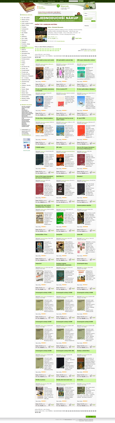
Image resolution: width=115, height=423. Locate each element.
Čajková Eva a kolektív (44, 122)
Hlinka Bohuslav (43, 383)
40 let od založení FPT (61, 89)
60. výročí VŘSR (81, 118)
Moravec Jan (42, 267)
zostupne (94, 49)
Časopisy (24, 30)
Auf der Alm (80, 379)
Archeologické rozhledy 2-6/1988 (43, 350)
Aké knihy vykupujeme (26, 106)
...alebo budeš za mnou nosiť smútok (45, 60)
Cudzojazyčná (25, 29)
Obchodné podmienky (26, 121)
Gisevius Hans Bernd (65, 180)
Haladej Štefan (43, 93)
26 (35, 57)
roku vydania (93, 50)
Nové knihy (24, 55)
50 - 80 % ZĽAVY (26, 17)
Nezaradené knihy (26, 53)
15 (76, 56)
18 (81, 56)
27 (37, 57)
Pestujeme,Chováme (26, 57)
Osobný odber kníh (25, 111)
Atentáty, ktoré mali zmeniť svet (64, 379)
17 (79, 56)
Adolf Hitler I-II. (60, 176)
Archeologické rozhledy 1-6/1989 (64, 321)
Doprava (61, 1)
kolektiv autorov (64, 238)
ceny (89, 50)
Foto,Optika (24, 45)
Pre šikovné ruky (25, 66)
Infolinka (23, 108)
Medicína (24, 49)
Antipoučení (39, 263)
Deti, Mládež (24, 32)
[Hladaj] (80, 1)
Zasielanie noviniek (25, 126)
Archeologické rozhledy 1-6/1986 (85, 292)
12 (70, 56)
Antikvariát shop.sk (27, 8)
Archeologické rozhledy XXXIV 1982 (65, 350)
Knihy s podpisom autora (27, 23)
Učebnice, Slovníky (26, 85)
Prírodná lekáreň (25, 70)
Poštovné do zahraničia (26, 114)
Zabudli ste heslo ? (88, 19)
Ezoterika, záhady (26, 44)
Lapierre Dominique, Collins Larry (46, 64)
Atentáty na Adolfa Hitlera (83, 350)
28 (39, 57)
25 (95, 56)
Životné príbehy (25, 96)
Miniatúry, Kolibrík (26, 98)
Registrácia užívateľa (89, 17)
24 (93, 56)
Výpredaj (31, 1)
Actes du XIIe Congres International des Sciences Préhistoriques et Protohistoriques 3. (44, 178)
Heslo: (86, 15)
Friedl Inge (84, 383)
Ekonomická (24, 40)
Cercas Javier (84, 209)
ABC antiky (59, 147)
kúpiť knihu (78, 38)
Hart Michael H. (64, 64)
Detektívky (24, 36)
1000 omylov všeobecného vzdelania (86, 60)
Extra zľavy (40, 1)
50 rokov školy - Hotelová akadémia (44, 118)
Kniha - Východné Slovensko (55, 27)
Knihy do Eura (25, 21)
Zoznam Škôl (81, 420)
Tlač (89, 416)
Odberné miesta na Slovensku (27, 113)
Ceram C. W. (42, 151)
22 (89, 56)
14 (74, 56)
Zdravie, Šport (25, 92)
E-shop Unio (90, 419)
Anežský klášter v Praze (41, 234)
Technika (24, 83)
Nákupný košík (65, 6)
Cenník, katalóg (42, 8)
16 (78, 56)
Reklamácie (24, 122)
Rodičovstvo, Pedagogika (27, 76)
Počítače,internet (25, 59)
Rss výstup (41, 6)
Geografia (24, 42)
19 (83, 56)
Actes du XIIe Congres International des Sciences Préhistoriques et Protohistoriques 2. (85, 149)
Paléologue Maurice (85, 180)
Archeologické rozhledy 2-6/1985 (85, 321)
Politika (23, 62)
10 (66, 56)
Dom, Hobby (24, 38)
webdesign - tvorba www (83, 419)
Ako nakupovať (24, 109)
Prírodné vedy (25, 72)
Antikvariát (46, 3)
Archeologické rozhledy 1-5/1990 (64, 292)
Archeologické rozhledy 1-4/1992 (43, 292)
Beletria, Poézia (25, 25)
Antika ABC (80, 234)
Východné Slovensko (61, 41)
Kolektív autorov (85, 64)
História (23, 47)
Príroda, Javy (25, 68)
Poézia (23, 61)
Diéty (23, 34)
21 (87, 56)
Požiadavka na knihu (26, 125)
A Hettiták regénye (40, 147)
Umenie (23, 87)
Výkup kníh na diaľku (26, 107)
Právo (23, 64)
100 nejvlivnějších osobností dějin (64, 60)
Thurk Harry (63, 209)
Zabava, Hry (24, 91)
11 (68, 56)
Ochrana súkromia (25, 120)
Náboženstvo (25, 51)
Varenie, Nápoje (25, 89)
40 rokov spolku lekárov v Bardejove (86, 89)
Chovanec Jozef (85, 93)
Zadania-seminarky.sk (89, 420)
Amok (57, 205)
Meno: (86, 13)
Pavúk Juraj (84, 151)
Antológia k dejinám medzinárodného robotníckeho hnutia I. (63, 265)
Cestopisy (24, 27)
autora (85, 50)
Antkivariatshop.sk (68, 419)
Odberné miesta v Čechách (27, 112)
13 (72, 56)
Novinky (23, 1)
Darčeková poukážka (42, 13)
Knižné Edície (25, 100)
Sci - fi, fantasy (25, 77)
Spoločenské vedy (26, 79)
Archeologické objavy (82, 263)
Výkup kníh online (51, 1)
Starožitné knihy (25, 81)
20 (85, 56)
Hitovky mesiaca (25, 19)
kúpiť (52, 85)
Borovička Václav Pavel (65, 383)
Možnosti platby (25, 115)
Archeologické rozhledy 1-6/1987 (43, 321)
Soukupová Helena (44, 238)
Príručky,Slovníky (26, 74)
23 (91, 56)
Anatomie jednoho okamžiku (84, 205)
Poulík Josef (63, 354)
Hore (92, 416)
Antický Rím (59, 234)
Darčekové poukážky (26, 94)
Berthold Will (84, 354)
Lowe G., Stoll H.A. (85, 238)
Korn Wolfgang (84, 267)
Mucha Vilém (63, 93)
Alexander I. (80, 176)
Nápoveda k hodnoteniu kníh (27, 116)
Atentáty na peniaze (40, 379)
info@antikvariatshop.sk (26, 134)
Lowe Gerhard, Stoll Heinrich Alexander (68, 151)
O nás (23, 118)
